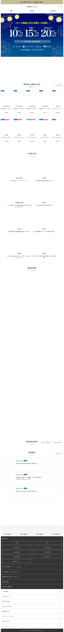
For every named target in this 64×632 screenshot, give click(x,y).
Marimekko (47, 566)
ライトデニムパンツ (44, 137)
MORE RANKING (58, 442)
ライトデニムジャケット (19, 137)
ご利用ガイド (6, 616)
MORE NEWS (59, 472)
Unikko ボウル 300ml (57, 457)
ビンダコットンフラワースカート (8, 137)
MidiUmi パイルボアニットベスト (21, 108)
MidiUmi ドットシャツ (6, 108)
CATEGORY (53, 11)
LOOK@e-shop (32, 6)
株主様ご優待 (6, 621)
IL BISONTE (17, 566)
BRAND (32, 11)
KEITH (47, 562)
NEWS (11, 11)
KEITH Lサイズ (16, 580)
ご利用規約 (5, 611)
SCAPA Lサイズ (47, 576)
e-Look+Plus (47, 571)
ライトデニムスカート (32, 137)
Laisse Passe (17, 571)
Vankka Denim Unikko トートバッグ (22, 457)
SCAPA (16, 562)
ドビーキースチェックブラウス (8, 457)
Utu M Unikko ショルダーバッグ (46, 457)
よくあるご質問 (6, 625)
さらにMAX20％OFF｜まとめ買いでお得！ (32, 2)
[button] (61, 35)
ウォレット (32, 457)
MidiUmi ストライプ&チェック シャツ (35, 108)
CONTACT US (11, 596)
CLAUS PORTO (16, 576)
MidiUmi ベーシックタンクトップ (46, 108)
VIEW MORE (59, 85)
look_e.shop (33, 528)
